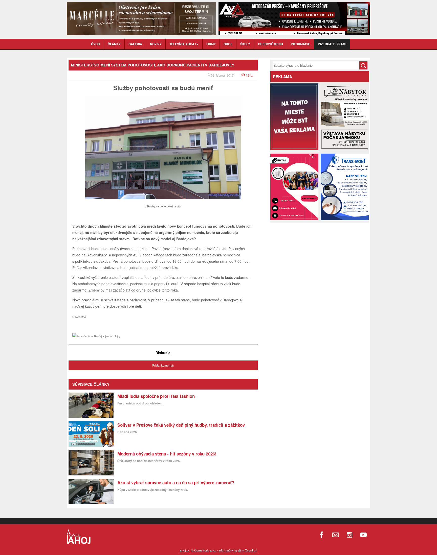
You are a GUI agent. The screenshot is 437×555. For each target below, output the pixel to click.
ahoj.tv (184, 550)
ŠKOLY (245, 44)
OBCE (228, 44)
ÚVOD (95, 44)
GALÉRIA (135, 44)
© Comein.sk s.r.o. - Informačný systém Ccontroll (224, 550)
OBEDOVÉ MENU (270, 44)
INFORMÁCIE (300, 44)
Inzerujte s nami (332, 44)
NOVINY (156, 44)
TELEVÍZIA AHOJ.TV (184, 44)
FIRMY (211, 44)
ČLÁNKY (114, 44)
